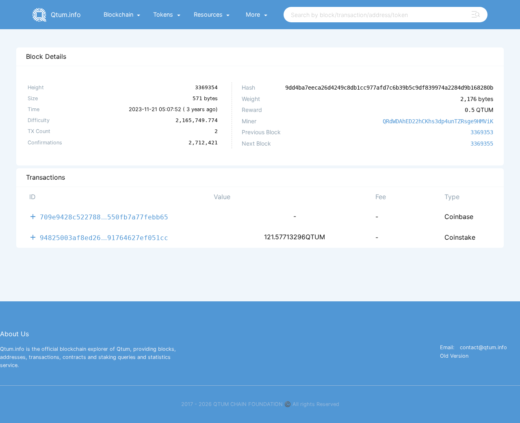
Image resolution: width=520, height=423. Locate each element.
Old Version (454, 356)
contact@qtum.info (483, 347)
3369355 (481, 143)
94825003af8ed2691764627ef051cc (104, 237)
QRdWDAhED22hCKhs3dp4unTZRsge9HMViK (438, 121)
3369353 (481, 132)
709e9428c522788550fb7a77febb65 (104, 217)
